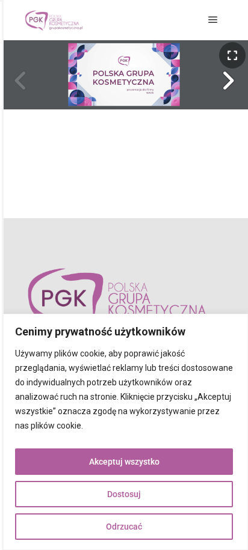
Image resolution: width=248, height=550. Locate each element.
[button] (227, 81)
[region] (124, 432)
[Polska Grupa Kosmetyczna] (54, 20)
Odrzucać (124, 526)
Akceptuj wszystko (124, 461)
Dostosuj (124, 494)
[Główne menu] (213, 20)
